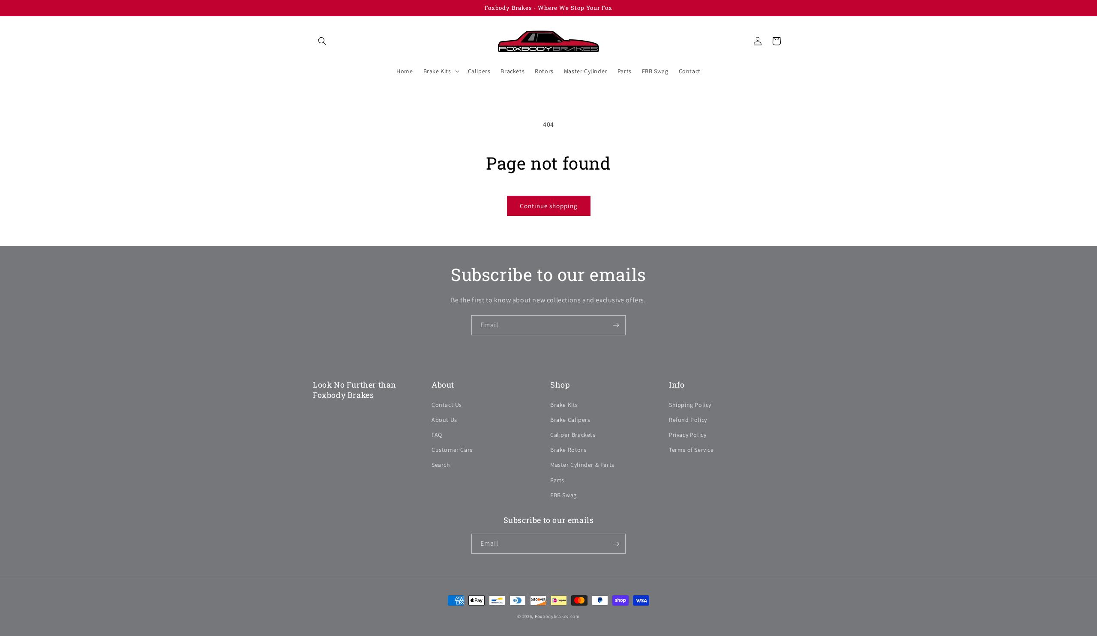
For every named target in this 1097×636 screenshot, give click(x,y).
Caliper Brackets (573, 434)
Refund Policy (688, 419)
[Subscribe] (615, 325)
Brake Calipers (570, 419)
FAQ (437, 434)
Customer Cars (452, 449)
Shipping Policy (690, 404)
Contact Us (447, 404)
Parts (557, 480)
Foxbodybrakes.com (557, 616)
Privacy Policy (687, 434)
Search (441, 465)
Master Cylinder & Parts (582, 465)
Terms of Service (691, 449)
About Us (444, 419)
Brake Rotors (568, 449)
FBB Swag (563, 495)
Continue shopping (549, 206)
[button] (322, 41)
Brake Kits (564, 404)
